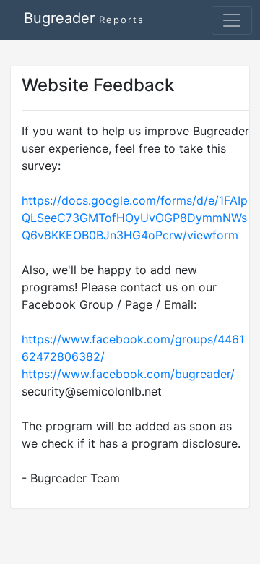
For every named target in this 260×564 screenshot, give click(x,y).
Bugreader (84, 18)
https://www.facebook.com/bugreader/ (128, 374)
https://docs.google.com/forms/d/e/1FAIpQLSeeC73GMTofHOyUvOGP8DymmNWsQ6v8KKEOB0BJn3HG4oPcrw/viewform (135, 217)
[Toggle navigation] (232, 20)
